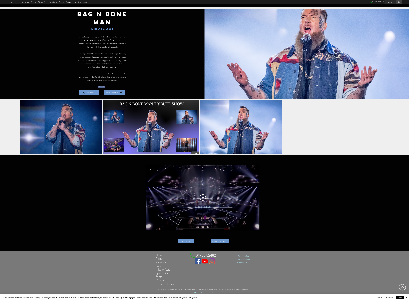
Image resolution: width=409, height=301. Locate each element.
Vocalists (161, 262)
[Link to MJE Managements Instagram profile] (212, 261)
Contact (160, 280)
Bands (159, 266)
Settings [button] (379, 298)
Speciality (162, 273)
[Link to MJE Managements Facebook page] (198, 261)
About (159, 258)
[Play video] (203, 197)
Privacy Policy (243, 255)
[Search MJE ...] (399, 2)
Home (159, 255)
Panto (159, 277)
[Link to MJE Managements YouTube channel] (205, 261)
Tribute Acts (163, 269)
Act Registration (165, 284)
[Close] (406, 297)
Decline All (389, 298)
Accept (399, 298)
